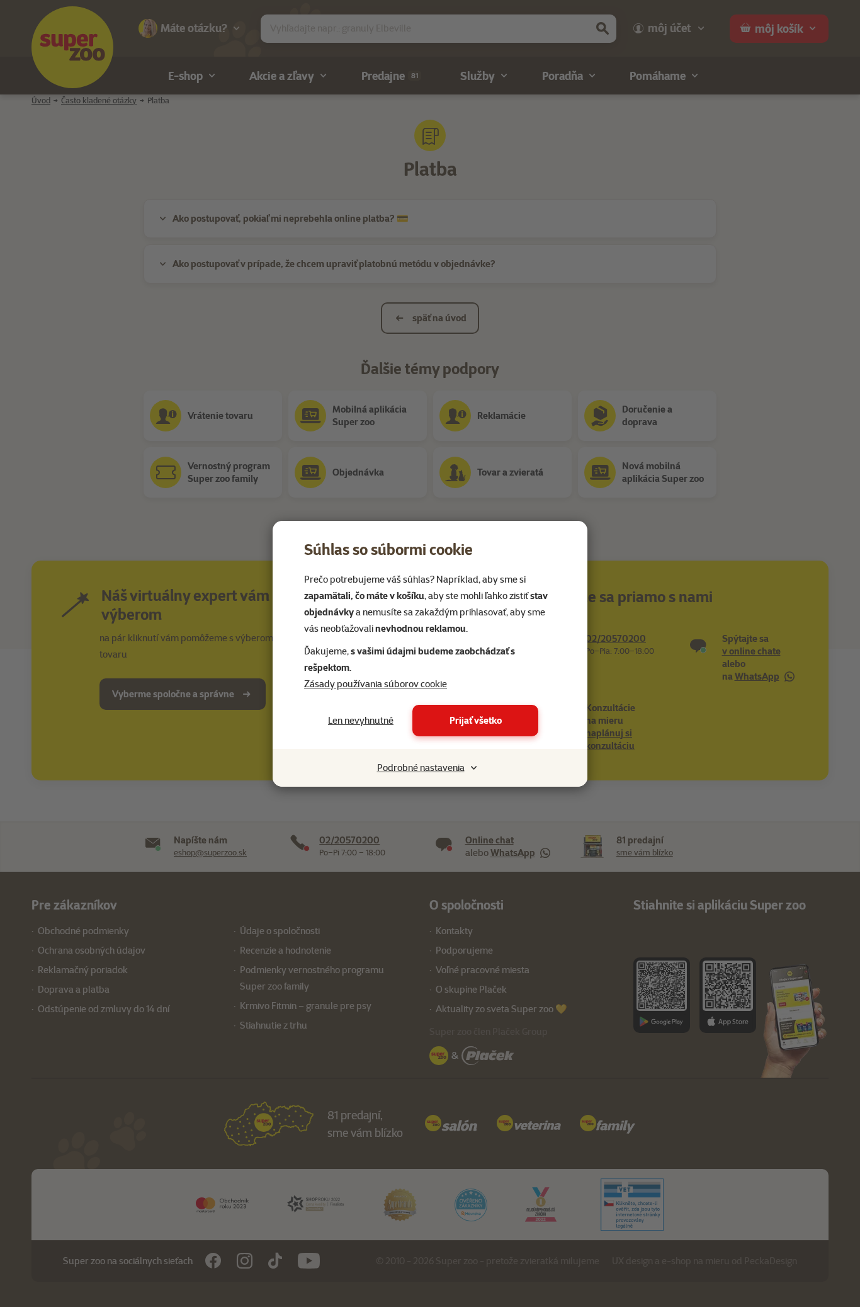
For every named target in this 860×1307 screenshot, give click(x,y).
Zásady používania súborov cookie (375, 684)
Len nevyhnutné (360, 720)
